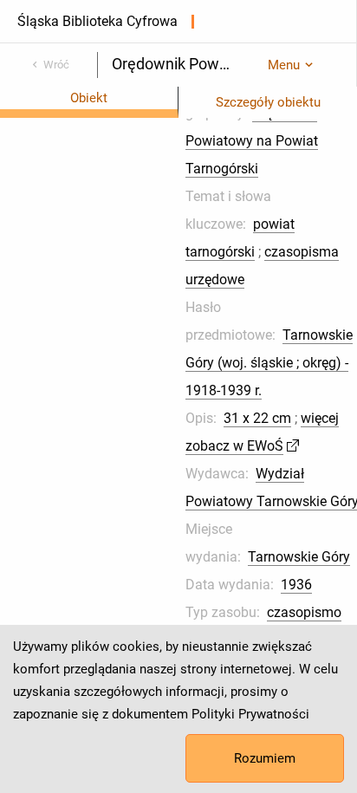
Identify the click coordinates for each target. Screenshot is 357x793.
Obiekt (88, 98)
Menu (284, 65)
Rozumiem (264, 758)
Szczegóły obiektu (268, 102)
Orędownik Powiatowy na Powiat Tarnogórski (251, 141)
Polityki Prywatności (250, 714)
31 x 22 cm (257, 418)
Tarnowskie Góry (299, 557)
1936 (296, 584)
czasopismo (304, 612)
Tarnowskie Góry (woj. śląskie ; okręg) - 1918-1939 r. (269, 363)
